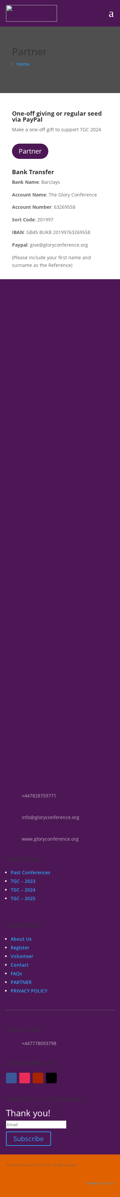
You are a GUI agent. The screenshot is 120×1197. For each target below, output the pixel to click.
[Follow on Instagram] (24, 1078)
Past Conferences (30, 872)
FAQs (16, 973)
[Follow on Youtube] (38, 1078)
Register (20, 947)
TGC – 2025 (23, 898)
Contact (20, 965)
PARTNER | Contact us (100, 1183)
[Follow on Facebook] (11, 1078)
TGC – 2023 (23, 881)
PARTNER (21, 982)
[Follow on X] (51, 1078)
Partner (30, 151)
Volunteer (22, 956)
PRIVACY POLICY (29, 991)
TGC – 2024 (23, 890)
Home (23, 64)
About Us (21, 939)
